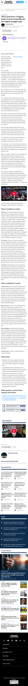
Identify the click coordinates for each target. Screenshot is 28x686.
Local (3, 615)
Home (2, 9)
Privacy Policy (6, 663)
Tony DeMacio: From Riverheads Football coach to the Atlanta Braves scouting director (9, 601)
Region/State (5, 571)
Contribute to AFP (7, 652)
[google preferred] (7, 30)
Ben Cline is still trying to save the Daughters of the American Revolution (10, 626)
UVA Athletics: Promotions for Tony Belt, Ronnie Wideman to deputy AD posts (9, 593)
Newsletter (5, 656)
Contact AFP (6, 644)
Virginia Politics (5, 623)
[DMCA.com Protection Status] (14, 682)
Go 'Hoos (4, 590)
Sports (3, 581)
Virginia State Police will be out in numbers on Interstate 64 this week (20, 495)
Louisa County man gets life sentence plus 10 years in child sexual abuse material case (13, 575)
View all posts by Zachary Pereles (9, 461)
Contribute (20, 2)
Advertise (5, 648)
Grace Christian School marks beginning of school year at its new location (10, 618)
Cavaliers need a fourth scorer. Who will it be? (14, 395)
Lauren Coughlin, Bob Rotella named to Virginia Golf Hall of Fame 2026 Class (9, 585)
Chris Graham (6, 488)
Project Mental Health (8, 659)
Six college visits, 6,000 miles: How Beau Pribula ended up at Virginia (10, 609)
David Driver (3, 604)
